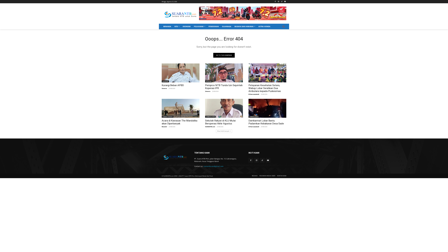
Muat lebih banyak (223, 131)
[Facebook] (275, 1)
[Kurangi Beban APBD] (181, 72)
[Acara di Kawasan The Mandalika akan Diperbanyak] (181, 108)
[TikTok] (281, 1)
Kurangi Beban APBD (173, 85)
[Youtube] (285, 1)
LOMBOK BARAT (253, 81)
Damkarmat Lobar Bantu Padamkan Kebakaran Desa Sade (266, 122)
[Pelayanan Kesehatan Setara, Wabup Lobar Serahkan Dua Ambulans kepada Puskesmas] (267, 72)
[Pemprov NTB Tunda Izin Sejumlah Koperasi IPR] (224, 72)
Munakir (164, 127)
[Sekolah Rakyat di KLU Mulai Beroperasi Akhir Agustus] (224, 108)
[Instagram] (278, 1)
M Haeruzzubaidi (253, 94)
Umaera (164, 88)
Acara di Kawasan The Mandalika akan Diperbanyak (179, 122)
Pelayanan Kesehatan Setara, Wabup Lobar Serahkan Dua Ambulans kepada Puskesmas (264, 88)
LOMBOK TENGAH (167, 116)
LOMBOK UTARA (210, 116)
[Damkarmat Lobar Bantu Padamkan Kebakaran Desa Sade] (267, 108)
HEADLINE (165, 81)
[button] (283, 26)
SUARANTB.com (210, 127)
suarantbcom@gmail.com (213, 166)
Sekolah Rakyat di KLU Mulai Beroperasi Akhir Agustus (220, 122)
